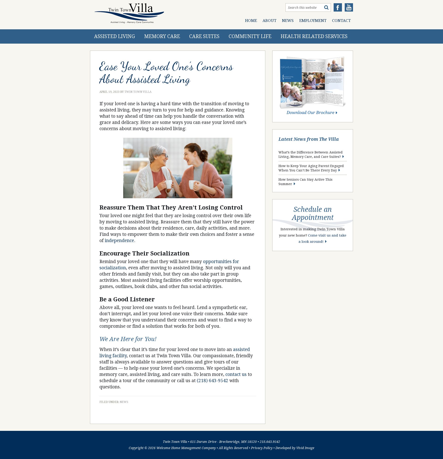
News (124, 402)
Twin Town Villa (129, 13)
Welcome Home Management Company (186, 448)
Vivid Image (305, 448)
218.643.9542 (270, 442)
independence (119, 240)
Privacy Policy (261, 448)
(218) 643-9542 (212, 380)
